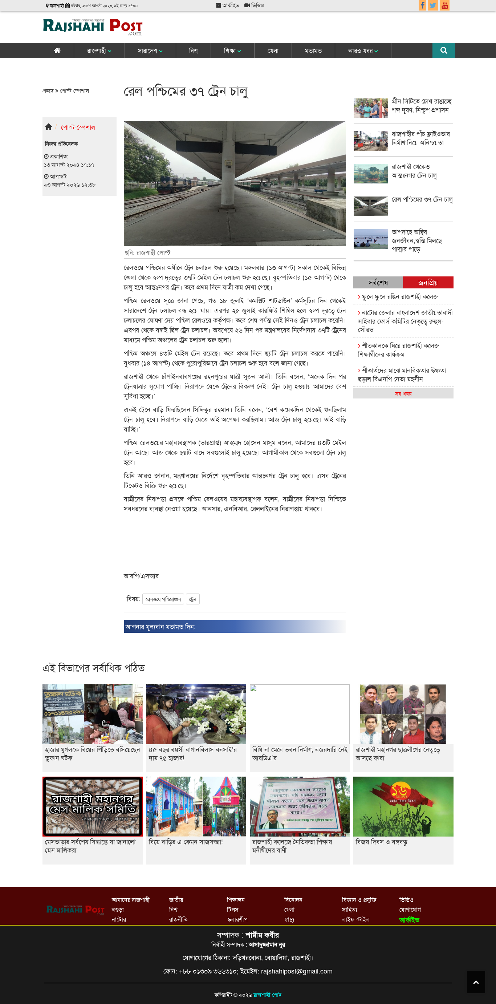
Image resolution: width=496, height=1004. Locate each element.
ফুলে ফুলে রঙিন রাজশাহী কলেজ (399, 296)
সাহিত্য (349, 909)
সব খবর (403, 393)
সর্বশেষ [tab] (378, 282)
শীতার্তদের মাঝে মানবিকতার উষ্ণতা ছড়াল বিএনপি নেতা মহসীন (402, 374)
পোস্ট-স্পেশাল (73, 90)
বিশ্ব (193, 50)
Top (476, 982)
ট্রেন (192, 599)
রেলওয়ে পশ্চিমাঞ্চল (163, 599)
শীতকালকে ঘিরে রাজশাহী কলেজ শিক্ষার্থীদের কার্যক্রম (398, 349)
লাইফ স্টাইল (356, 919)
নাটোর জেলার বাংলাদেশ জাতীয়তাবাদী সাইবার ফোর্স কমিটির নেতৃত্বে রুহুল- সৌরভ (405, 320)
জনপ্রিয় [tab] (428, 282)
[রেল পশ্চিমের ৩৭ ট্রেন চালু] (403, 214)
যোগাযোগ (410, 909)
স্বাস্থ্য (289, 919)
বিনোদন (293, 899)
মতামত (313, 50)
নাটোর (119, 919)
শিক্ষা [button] (230, 50)
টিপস (233, 909)
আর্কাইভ (230, 5)
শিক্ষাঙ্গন (236, 899)
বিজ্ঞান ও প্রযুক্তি (359, 899)
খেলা (273, 50)
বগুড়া (118, 909)
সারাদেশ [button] (148, 50)
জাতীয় (176, 899)
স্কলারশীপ (237, 919)
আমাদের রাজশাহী (131, 899)
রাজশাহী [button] (97, 50)
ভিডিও (257, 5)
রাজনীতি (178, 919)
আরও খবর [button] (361, 50)
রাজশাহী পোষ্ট (267, 994)
